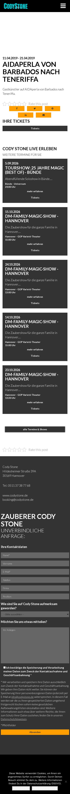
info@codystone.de (23, 696)
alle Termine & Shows (35, 429)
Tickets (35, 128)
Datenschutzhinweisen (14, 719)
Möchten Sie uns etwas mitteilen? (24, 622)
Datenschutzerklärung (45, 788)
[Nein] (65, 781)
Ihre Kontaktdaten (14, 547)
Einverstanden (21, 788)
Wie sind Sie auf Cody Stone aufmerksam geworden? (29, 606)
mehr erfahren (35, 191)
